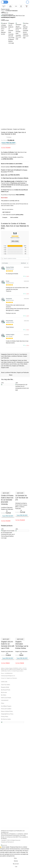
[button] (5, 493)
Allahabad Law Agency (21, 503)
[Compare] (3, 490)
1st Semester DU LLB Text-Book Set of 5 (21, 498)
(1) (21, 510)
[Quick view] (6, 490)
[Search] (27, 2)
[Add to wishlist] (10, 490)
